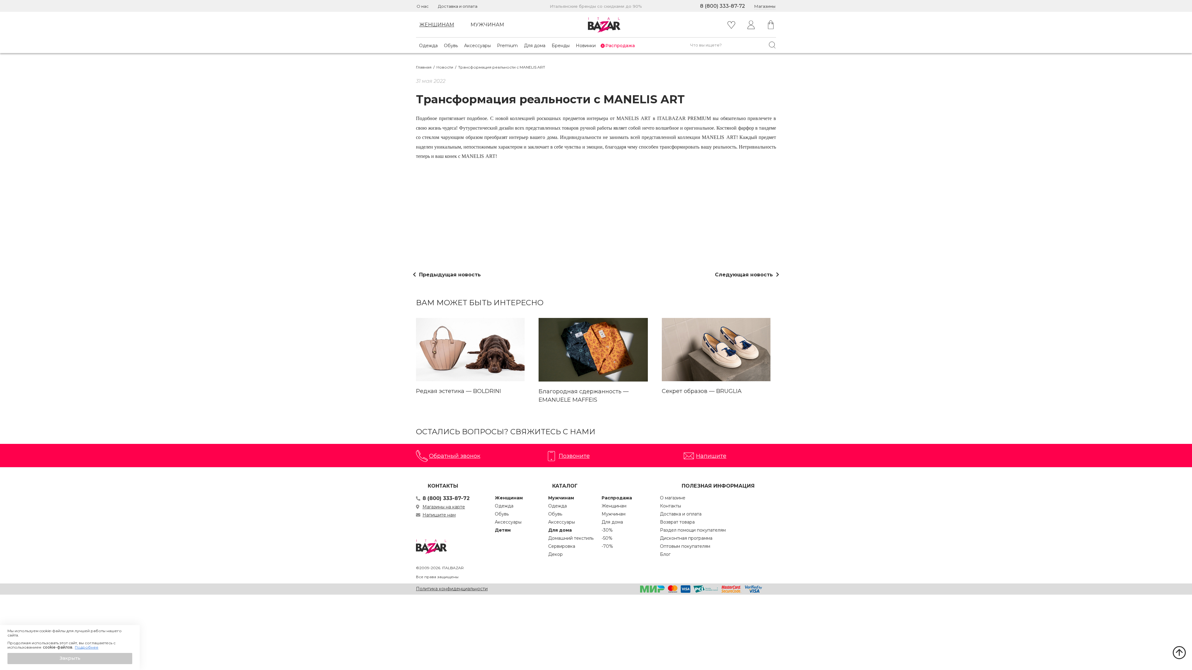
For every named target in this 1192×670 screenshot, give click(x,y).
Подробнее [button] (86, 647)
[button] (69, 658)
